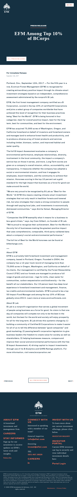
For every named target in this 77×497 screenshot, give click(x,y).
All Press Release (16, 59)
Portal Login (59, 463)
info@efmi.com (36, 439)
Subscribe (7, 458)
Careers (9, 433)
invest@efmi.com (37, 447)
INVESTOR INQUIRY (61, 436)
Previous (8, 381)
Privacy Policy (61, 488)
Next (70, 381)
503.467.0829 (35, 454)
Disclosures (51, 488)
